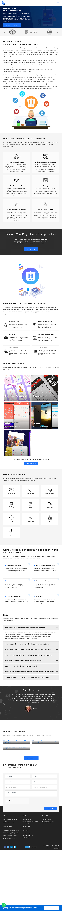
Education (11, 493)
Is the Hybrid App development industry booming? (22, 666)
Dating (50, 521)
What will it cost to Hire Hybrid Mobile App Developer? (23, 661)
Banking (11, 507)
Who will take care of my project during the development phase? (27, 677)
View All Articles (30, 758)
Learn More (31, 909)
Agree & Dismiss (51, 908)
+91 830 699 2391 (11, 838)
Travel (30, 507)
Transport (50, 507)
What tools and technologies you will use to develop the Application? (28, 655)
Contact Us (26, 837)
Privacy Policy (27, 833)
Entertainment (49, 493)
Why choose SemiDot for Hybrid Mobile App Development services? (28, 649)
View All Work (30, 463)
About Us (25, 830)
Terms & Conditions (28, 835)
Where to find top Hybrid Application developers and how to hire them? (29, 672)
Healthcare (30, 493)
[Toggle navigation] (58, 3)
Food (11, 521)
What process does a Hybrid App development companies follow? (27, 644)
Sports (11, 535)
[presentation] (4, 32)
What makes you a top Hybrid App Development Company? (25, 628)
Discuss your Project (11, 25)
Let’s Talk (31, 249)
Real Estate (30, 521)
